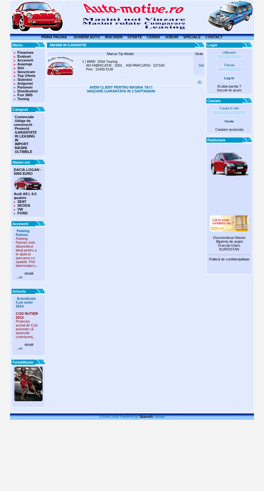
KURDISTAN (229, 249)
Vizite (199, 54)
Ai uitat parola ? (229, 86)
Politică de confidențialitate (229, 259)
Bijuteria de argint (229, 241)
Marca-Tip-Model (120, 54)
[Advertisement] (229, 196)
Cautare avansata (229, 129)
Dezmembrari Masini (229, 238)
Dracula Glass (229, 245)
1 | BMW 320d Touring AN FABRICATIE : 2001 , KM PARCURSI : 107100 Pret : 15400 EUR (123, 65)
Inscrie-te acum (229, 90)
